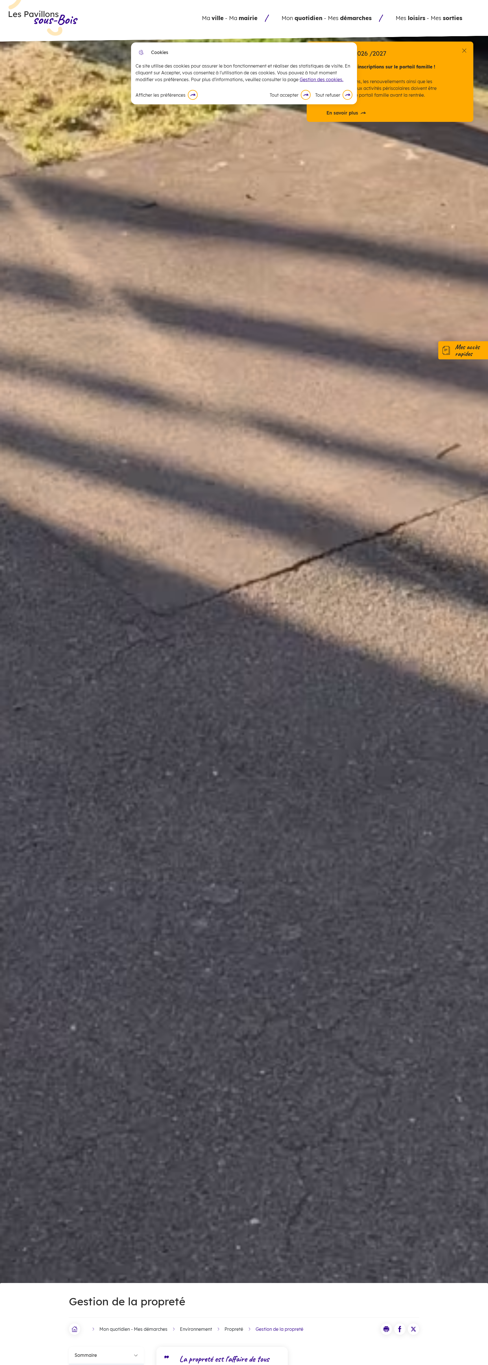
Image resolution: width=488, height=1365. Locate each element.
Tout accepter (284, 95)
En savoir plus (342, 113)
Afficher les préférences (161, 95)
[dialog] (244, 73)
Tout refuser (327, 95)
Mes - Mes (429, 17)
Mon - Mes (327, 17)
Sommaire (86, 1355)
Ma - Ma (230, 17)
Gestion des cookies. (321, 79)
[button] (386, 1329)
